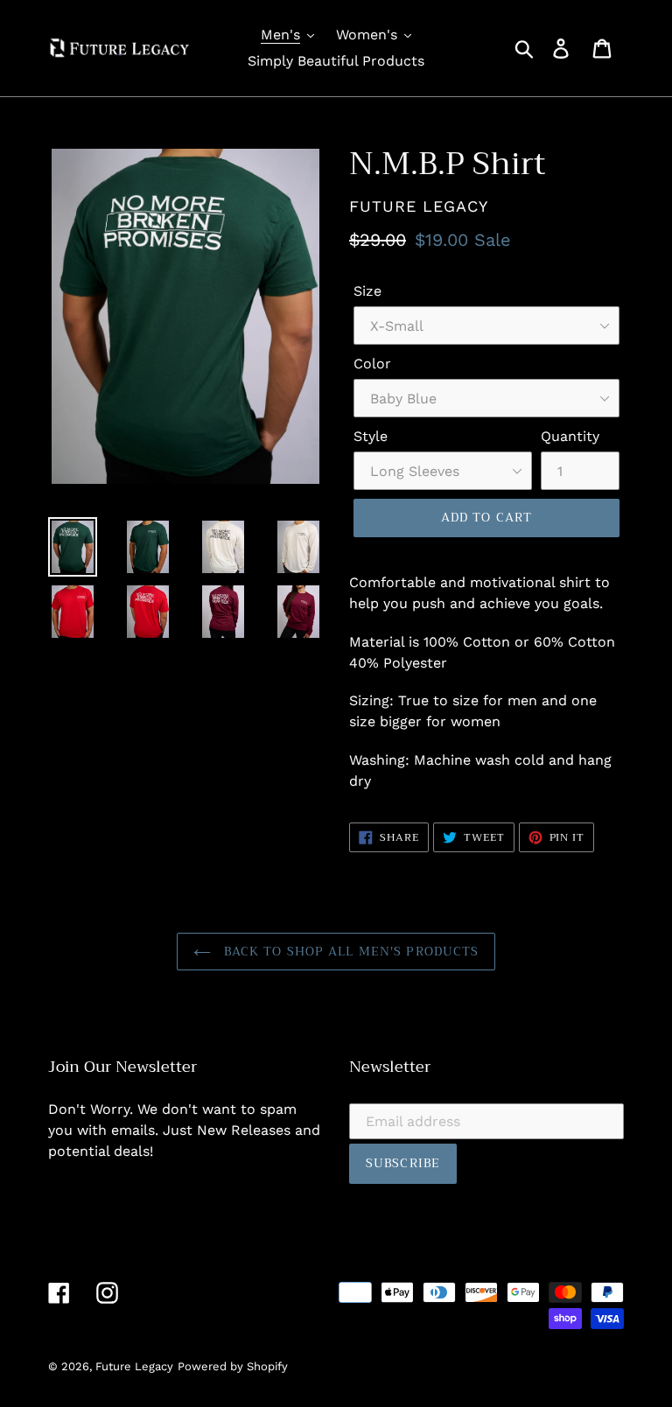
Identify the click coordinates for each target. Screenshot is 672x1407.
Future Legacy (134, 1366)
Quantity (570, 436)
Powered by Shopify (233, 1366)
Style (371, 436)
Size (368, 291)
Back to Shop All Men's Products (350, 951)
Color (372, 363)
